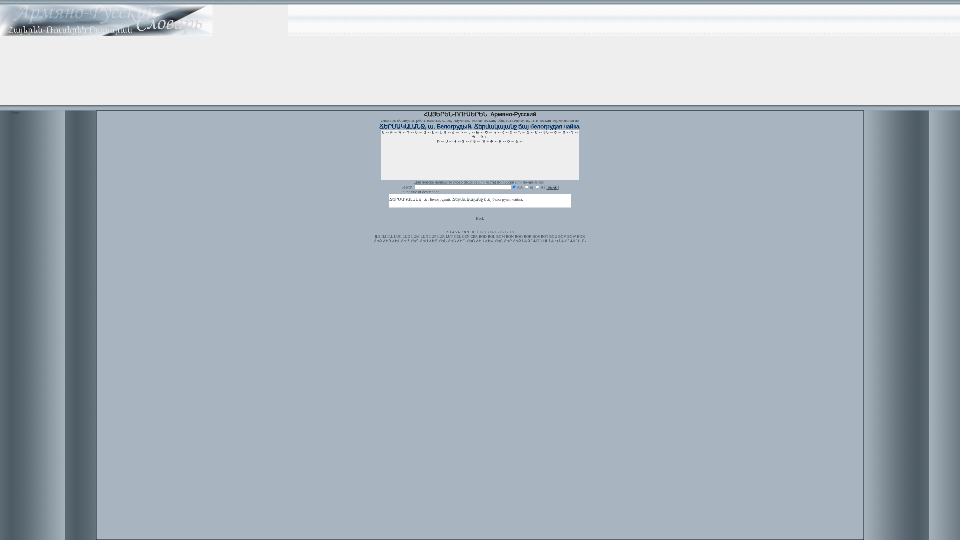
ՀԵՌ (470, 241)
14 (492, 232)
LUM (415, 236)
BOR (528, 236)
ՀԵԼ (396, 241)
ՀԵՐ (508, 241)
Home (15, 113)
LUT (449, 236)
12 (482, 232)
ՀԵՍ (480, 241)
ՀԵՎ (489, 241)
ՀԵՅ (433, 241)
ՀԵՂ (414, 241)
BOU (553, 236)
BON (510, 236)
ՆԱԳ (526, 241)
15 (497, 232)
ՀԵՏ (498, 241)
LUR (441, 236)
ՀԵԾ (405, 241)
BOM (500, 236)
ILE (377, 236)
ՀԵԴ (387, 241)
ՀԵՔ (517, 241)
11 (477, 232)
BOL (491, 236)
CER (474, 236)
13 (487, 232)
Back (480, 218)
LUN (424, 236)
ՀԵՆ (442, 241)
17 (507, 232)
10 (472, 232)
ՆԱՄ (572, 241)
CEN (466, 236)
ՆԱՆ (582, 241)
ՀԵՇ (452, 241)
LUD (406, 236)
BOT (544, 236)
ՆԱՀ (563, 241)
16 (502, 232)
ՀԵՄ (424, 241)
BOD (483, 236)
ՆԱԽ (553, 241)
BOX (581, 236)
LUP (432, 236)
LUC (398, 236)
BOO (519, 236)
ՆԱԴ (535, 241)
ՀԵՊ (461, 241)
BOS (536, 236)
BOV (562, 236)
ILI (384, 236)
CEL (457, 236)
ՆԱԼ (544, 241)
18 (512, 232)
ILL (390, 236)
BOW (571, 236)
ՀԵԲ (378, 241)
